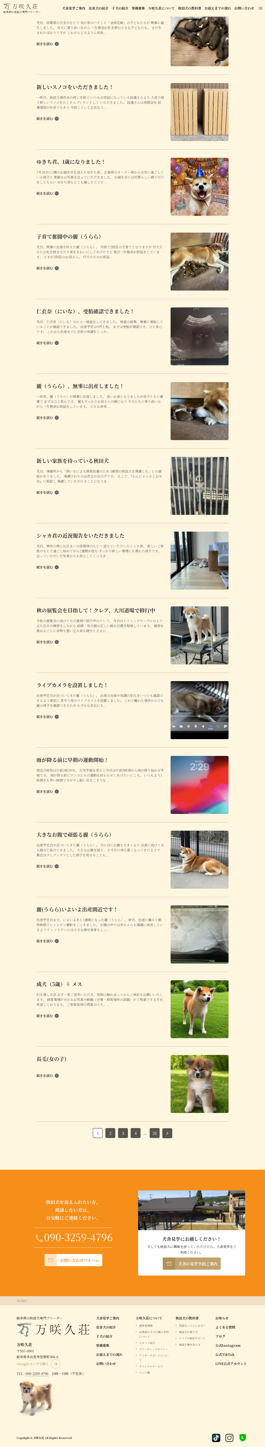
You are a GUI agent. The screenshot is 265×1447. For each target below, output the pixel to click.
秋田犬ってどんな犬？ (192, 1326)
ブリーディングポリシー (153, 1349)
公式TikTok (225, 1354)
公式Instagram (228, 1345)
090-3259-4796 (37, 1373)
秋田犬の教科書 (189, 8)
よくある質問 (225, 1327)
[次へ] (167, 1133)
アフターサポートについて (154, 1357)
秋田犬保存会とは (189, 1345)
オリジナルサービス (151, 1366)
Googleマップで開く (33, 1363)
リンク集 (144, 1373)
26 (154, 1133)
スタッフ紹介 (147, 1343)
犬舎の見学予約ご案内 (192, 1263)
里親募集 (138, 8)
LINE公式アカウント (231, 1363)
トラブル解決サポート (192, 1338)
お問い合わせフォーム (73, 1260)
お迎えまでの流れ (218, 8)
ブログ (220, 1336)
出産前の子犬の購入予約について (154, 1334)
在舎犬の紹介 (98, 8)
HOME (22, 1300)
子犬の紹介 (120, 8)
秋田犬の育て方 (188, 1332)
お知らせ (222, 1318)
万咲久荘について (161, 8)
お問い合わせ (244, 8)
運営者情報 (146, 1326)
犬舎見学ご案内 (73, 8)
